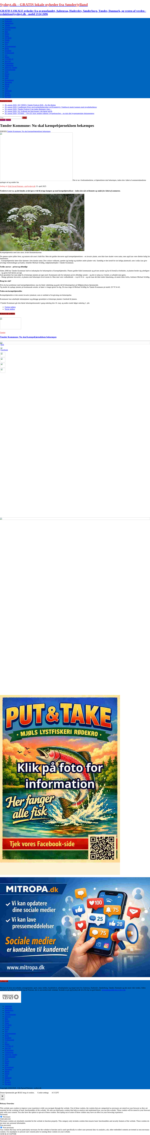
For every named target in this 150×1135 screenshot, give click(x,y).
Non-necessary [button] (5, 1125)
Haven (7, 93)
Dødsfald (8, 91)
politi (6, 78)
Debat (7, 86)
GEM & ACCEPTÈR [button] (8, 1134)
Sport (7, 42)
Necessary (6, 1117)
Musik (7, 84)
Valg (6, 89)
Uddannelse (9, 65)
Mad (6, 32)
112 (6, 55)
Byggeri (8, 95)
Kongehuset (9, 80)
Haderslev (8, 21)
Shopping (8, 82)
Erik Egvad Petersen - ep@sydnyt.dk (21, 186)
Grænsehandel (10, 70)
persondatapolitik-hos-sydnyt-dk (114, 990)
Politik (7, 40)
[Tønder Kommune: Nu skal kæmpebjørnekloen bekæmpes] (10, 329)
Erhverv (8, 30)
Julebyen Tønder (11, 68)
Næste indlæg (10, 309)
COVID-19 (9, 59)
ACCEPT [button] (55, 1093)
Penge (7, 74)
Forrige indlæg (10, 307)
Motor (7, 34)
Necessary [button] (4, 1114)
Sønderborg (9, 23)
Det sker (8, 97)
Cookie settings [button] (43, 1093)
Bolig (7, 49)
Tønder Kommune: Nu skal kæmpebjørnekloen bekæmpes (29, 131)
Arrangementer (10, 27)
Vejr (6, 44)
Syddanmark (9, 53)
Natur (7, 36)
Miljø (7, 76)
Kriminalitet (9, 63)
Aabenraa (8, 19)
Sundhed (8, 51)
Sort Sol (8, 61)
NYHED (8, 38)
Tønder (7, 25)
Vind (6, 72)
